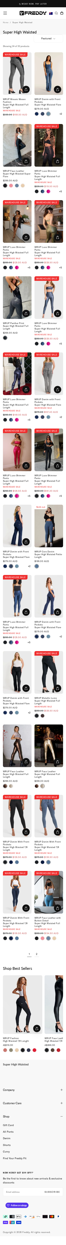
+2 (60, 113)
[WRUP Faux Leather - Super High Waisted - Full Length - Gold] (11, 786)
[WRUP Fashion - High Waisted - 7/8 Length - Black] (23, 1050)
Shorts (7, 1145)
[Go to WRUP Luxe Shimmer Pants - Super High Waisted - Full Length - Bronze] (48, 145)
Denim (6, 1138)
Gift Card (8, 1125)
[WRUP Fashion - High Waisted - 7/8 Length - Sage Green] (11, 1050)
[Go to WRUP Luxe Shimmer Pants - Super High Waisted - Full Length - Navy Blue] (17, 596)
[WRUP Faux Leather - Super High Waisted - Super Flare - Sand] (23, 185)
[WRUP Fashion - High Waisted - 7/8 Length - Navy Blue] (28, 1050)
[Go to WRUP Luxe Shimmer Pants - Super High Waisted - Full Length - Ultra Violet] (17, 373)
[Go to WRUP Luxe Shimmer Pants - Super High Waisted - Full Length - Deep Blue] (48, 297)
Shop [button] (6, 1116)
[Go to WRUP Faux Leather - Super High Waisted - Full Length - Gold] (48, 745)
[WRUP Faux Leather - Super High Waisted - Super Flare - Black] (5, 185)
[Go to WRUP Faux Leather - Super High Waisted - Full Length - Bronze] (17, 745)
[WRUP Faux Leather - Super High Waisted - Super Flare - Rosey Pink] (11, 185)
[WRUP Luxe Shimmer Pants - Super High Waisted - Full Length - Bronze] (42, 716)
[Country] (51, 13)
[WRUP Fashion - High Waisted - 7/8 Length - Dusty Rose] (5, 1050)
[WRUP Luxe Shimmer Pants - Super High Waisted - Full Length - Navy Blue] (42, 191)
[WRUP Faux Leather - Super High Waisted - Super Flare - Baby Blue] (17, 185)
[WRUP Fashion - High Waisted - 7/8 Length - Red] (34, 1050)
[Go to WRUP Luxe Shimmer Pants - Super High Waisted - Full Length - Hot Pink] (17, 450)
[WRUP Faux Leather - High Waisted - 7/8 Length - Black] (47, 1050)
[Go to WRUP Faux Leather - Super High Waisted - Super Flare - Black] (17, 145)
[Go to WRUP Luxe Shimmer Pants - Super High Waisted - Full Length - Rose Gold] (17, 221)
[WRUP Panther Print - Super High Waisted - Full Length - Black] (5, 338)
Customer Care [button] (12, 1103)
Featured (46, 38)
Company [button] (9, 1090)
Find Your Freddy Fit (14, 1158)
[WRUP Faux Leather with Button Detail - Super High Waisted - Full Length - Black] (36, 938)
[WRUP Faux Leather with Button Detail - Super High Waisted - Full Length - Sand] (54, 938)
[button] (5, 13)
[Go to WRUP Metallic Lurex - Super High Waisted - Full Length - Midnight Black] (48, 672)
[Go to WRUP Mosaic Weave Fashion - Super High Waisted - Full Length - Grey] (17, 73)
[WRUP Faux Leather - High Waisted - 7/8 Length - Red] (58, 1050)
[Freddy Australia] (33, 13)
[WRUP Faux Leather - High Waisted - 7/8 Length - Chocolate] (52, 1050)
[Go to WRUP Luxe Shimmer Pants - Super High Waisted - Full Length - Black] (48, 450)
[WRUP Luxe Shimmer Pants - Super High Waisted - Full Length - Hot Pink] (48, 191)
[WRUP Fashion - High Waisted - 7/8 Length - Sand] (17, 1050)
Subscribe (52, 1192)
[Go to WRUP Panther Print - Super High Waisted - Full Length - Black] (17, 297)
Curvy (6, 1151)
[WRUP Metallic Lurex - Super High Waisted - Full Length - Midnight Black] (36, 716)
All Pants (8, 1131)
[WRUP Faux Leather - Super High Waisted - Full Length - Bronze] (5, 786)
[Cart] (62, 13)
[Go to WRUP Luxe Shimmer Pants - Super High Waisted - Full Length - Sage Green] (48, 221)
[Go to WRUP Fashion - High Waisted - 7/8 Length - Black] (22, 1004)
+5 (60, 191)
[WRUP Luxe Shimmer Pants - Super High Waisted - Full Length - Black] (36, 191)
